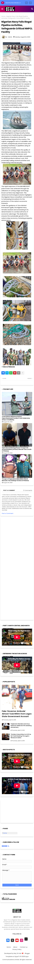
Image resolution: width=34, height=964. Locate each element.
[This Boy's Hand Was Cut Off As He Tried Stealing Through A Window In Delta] (5, 737)
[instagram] (21, 940)
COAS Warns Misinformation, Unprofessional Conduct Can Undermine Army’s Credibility (16, 418)
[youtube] (17, 940)
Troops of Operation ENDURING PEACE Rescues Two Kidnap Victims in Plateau (15, 479)
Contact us (23, 947)
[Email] (18, 372)
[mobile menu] (2, 9)
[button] (26, 2)
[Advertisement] (16, 568)
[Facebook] (3, 372)
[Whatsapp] (11, 372)
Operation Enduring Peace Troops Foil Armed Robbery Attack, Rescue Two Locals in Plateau (16, 449)
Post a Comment (7, 513)
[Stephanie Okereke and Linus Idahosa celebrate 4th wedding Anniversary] (5, 726)
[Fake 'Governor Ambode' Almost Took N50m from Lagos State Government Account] (17, 697)
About (15, 947)
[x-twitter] (12, 940)
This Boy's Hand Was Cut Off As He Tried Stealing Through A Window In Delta (21, 736)
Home (3, 16)
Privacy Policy (17, 949)
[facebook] (8, 940)
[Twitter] (7, 372)
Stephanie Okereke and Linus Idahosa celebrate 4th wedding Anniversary (21, 725)
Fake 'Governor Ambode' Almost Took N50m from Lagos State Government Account (17, 714)
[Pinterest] (14, 372)
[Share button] (22, 372)
